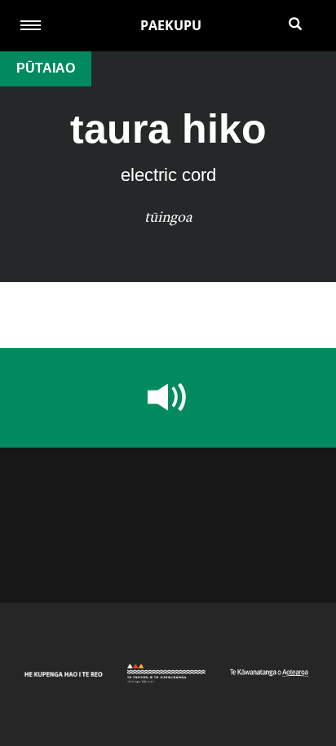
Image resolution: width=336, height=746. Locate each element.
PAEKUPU (170, 25)
